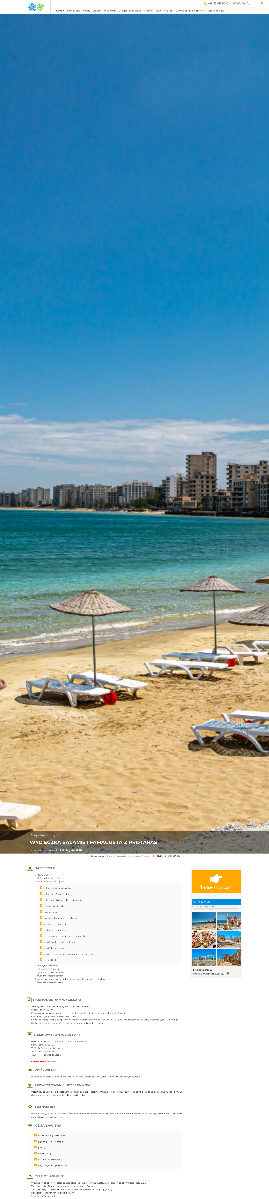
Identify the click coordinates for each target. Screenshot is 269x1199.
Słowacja (97, 11)
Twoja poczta (73, 11)
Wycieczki (168, 11)
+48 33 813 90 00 (219, 3)
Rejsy (158, 11)
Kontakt (60, 11)
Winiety (86, 11)
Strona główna (97, 856)
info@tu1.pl (243, 3)
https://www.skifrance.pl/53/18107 (209, 974)
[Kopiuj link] (228, 973)
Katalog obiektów (216, 11)
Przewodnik (110, 11)
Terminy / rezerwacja (216, 887)
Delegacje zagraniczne (130, 11)
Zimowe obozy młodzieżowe (190, 11)
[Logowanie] (262, 3)
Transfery (148, 11)
